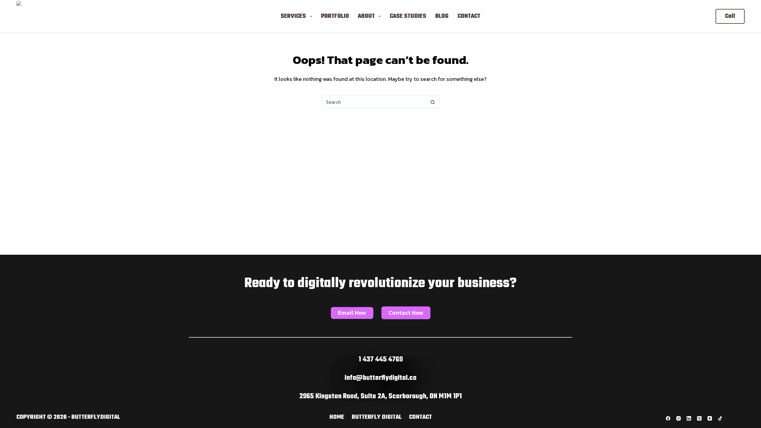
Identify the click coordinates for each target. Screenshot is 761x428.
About (366, 16)
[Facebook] (668, 418)
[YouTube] (709, 418)
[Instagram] (678, 418)
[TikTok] (720, 418)
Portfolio (335, 16)
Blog (442, 16)
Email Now (352, 312)
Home (336, 417)
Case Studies (408, 16)
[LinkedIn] (689, 418)
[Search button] (432, 102)
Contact (468, 16)
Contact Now (406, 312)
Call (730, 16)
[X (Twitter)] (699, 418)
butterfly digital (377, 417)
